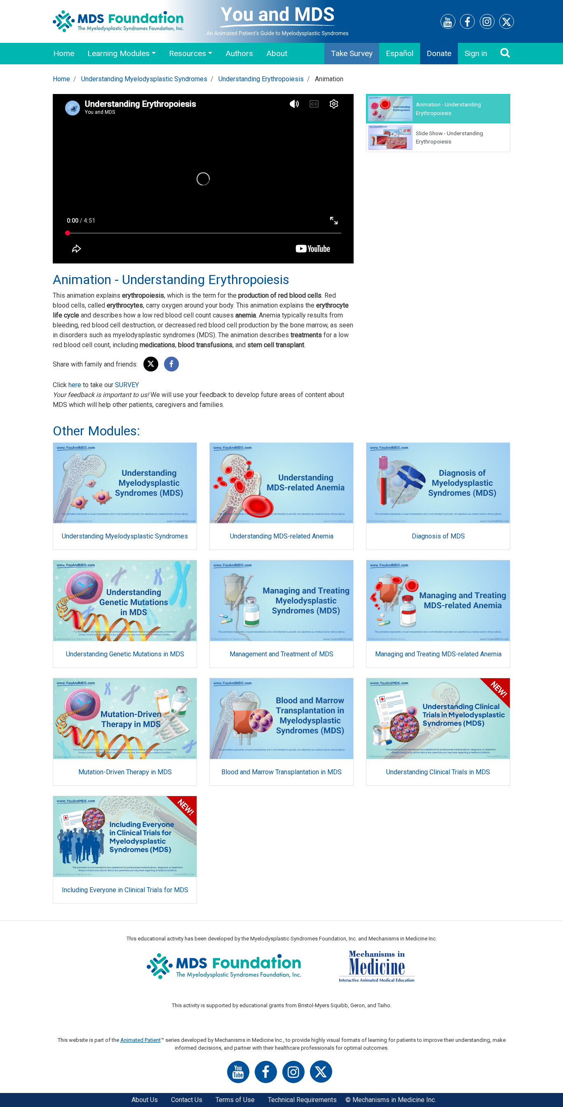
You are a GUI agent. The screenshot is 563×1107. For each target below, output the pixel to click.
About (276, 53)
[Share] (171, 364)
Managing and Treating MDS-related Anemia (438, 654)
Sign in (475, 53)
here (74, 385)
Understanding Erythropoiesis (261, 79)
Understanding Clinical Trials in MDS (438, 772)
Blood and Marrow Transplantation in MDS (281, 772)
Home (63, 53)
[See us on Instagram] (487, 23)
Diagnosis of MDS (438, 536)
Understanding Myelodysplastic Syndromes (144, 79)
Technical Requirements (302, 1100)
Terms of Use (235, 1100)
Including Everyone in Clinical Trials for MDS (125, 890)
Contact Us (186, 1100)
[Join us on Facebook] (467, 23)
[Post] (150, 364)
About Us (144, 1100)
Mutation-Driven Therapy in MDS (125, 772)
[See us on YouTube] (448, 23)
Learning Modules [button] (118, 53)
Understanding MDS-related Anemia (281, 536)
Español (399, 53)
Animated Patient (140, 1040)
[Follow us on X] (506, 23)
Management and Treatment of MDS (281, 654)
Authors (239, 53)
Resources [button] (187, 53)
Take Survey (352, 53)
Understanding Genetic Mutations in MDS (125, 654)
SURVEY (127, 385)
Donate (439, 53)
